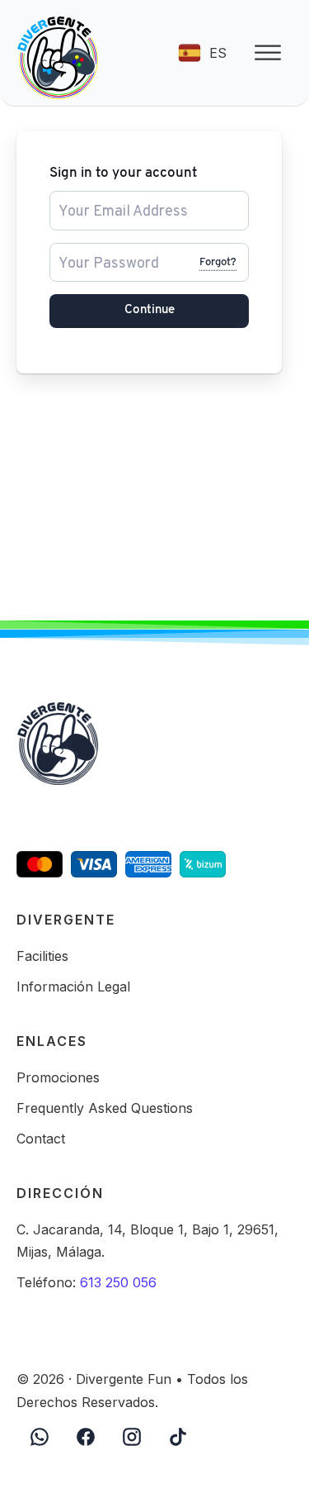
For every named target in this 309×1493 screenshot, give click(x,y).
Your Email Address (102, 198)
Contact (40, 1138)
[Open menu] (268, 53)
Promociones (58, 1077)
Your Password (91, 250)
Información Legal (73, 986)
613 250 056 (118, 1282)
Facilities (42, 956)
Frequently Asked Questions (104, 1108)
